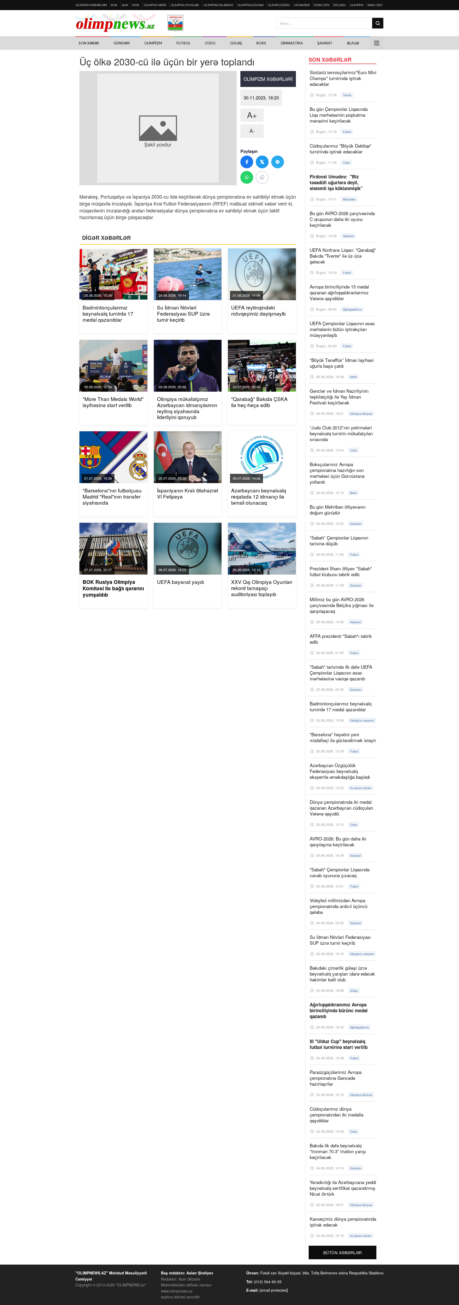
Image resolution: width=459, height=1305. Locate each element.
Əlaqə (353, 43)
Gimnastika (291, 43)
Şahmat (324, 43)
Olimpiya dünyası (250, 5)
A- (252, 131)
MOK (135, 5)
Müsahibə (302, 5)
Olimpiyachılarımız (218, 5)
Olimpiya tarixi (155, 5)
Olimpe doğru (279, 5)
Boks (261, 43)
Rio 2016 (340, 5)
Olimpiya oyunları (185, 5)
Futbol (183, 43)
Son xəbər (89, 43)
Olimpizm (153, 43)
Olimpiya (356, 5)
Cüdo (210, 43)
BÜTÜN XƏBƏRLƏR (342, 1252)
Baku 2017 (375, 5)
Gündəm (121, 43)
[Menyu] (377, 43)
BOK (114, 5)
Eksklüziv (321, 5)
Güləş (236, 43)
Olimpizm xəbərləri (91, 5)
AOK (125, 5)
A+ (252, 114)
